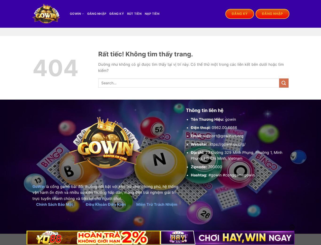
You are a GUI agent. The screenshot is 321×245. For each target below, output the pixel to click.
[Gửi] (284, 83)
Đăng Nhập (96, 14)
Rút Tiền (134, 14)
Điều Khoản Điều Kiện (106, 204)
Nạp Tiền (152, 14)
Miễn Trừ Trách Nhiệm (156, 204)
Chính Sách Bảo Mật (54, 204)
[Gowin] (47, 14)
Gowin (75, 14)
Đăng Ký (117, 14)
